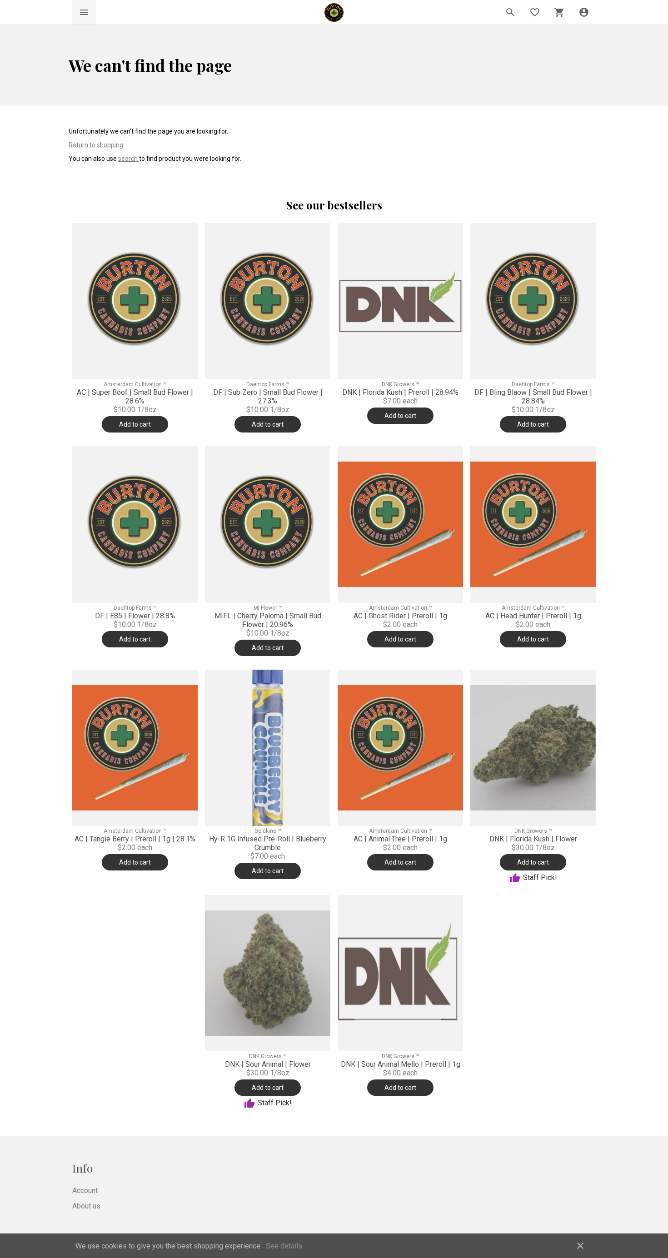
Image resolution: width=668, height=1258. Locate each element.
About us (86, 1206)
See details (284, 1246)
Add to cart (135, 424)
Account (85, 1190)
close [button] (580, 1245)
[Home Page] (333, 12)
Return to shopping (96, 145)
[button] (584, 12)
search (128, 158)
